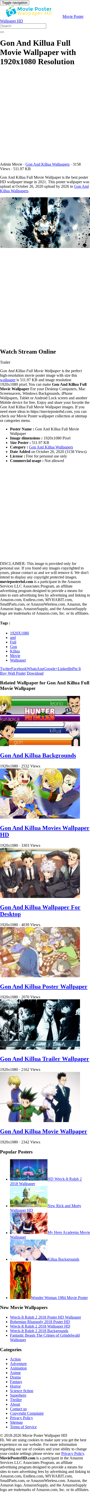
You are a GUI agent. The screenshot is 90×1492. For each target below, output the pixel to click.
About (15, 1404)
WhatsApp (35, 669)
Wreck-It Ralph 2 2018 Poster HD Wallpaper (45, 1317)
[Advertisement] (45, 117)
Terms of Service (23, 1427)
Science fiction (21, 1391)
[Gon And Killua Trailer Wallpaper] (40, 1048)
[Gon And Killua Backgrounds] (40, 745)
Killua (15, 651)
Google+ (51, 669)
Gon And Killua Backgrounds (38, 755)
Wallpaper (18, 660)
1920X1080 (19, 633)
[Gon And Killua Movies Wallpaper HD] (40, 817)
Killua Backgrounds (63, 1259)
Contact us (18, 1409)
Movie (15, 656)
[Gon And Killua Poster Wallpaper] (40, 976)
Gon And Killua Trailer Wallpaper (44, 1059)
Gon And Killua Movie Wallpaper (43, 1131)
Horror (15, 1386)
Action (15, 1359)
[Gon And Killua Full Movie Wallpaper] (45, 223)
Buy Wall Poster (13, 673)
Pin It (76, 669)
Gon (13, 646)
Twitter (5, 669)
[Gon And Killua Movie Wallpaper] (40, 1121)
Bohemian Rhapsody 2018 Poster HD (40, 1322)
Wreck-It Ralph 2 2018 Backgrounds (39, 1331)
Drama (15, 1377)
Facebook (19, 669)
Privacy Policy (21, 1418)
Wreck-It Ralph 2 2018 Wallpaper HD (40, 1326)
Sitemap (16, 1422)
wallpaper (8, 380)
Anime (15, 1373)
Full (13, 642)
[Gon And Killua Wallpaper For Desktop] (40, 896)
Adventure (18, 1363)
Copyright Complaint (27, 1413)
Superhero (18, 1395)
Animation (18, 1368)
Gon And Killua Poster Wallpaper (44, 986)
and (13, 637)
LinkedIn (65, 669)
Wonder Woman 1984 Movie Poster (59, 1297)
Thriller (16, 1400)
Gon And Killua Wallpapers (48, 164)
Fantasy (16, 1382)
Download (35, 673)
